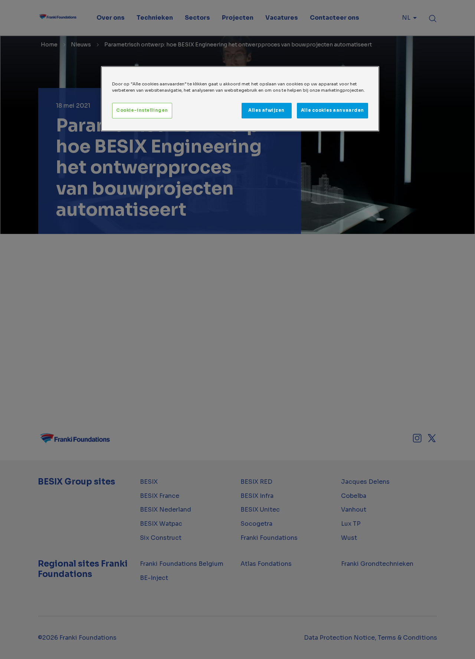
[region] (240, 98)
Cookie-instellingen (142, 110)
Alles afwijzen (266, 110)
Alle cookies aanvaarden (332, 110)
